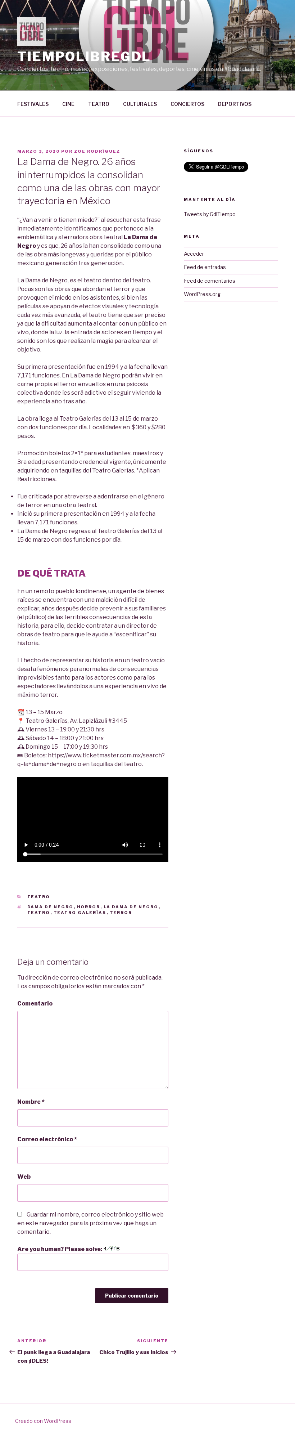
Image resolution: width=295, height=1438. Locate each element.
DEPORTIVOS (234, 104)
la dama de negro (131, 906)
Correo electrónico (47, 1139)
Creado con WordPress (43, 1421)
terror (121, 912)
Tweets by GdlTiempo (210, 214)
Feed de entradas (205, 267)
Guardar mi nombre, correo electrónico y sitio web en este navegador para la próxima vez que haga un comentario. (90, 1223)
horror (88, 906)
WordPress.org (202, 294)
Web (24, 1176)
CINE (68, 104)
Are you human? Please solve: (60, 1249)
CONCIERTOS (187, 104)
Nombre (31, 1101)
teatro (38, 912)
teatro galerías (80, 912)
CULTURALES (140, 104)
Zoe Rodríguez (97, 151)
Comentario (35, 1003)
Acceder (194, 254)
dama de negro (50, 906)
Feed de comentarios (209, 281)
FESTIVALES (33, 104)
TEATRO (98, 104)
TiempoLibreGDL (84, 56)
